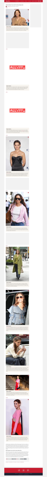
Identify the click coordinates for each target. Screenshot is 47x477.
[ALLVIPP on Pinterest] (28, 470)
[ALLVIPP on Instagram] (23, 470)
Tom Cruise (13, 367)
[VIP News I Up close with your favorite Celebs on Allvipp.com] (10, 1)
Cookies (31, 473)
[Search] (38, 1)
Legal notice (26, 473)
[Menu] (40, 1)
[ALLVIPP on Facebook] (19, 470)
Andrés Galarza (9, 6)
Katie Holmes (8, 27)
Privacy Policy (21, 473)
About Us (16, 473)
